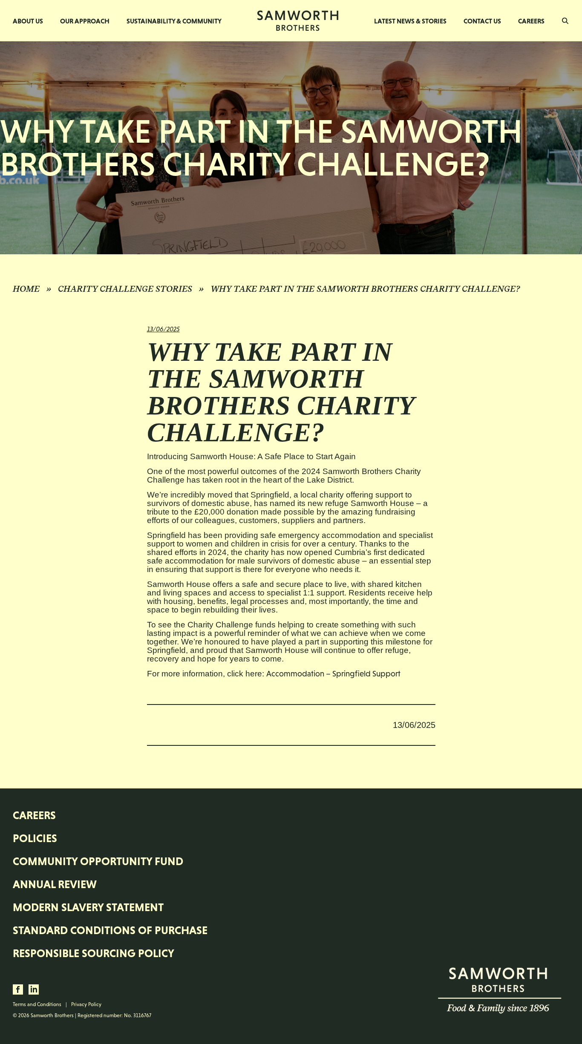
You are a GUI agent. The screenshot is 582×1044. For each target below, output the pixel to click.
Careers (531, 21)
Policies (35, 838)
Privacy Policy (86, 1004)
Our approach (84, 21)
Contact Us (482, 21)
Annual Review (55, 884)
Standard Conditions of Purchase (110, 930)
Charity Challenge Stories (125, 289)
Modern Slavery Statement (88, 907)
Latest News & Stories (410, 21)
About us (28, 21)
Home (26, 289)
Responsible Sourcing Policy (93, 953)
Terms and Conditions (37, 1004)
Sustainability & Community (174, 21)
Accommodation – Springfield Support (333, 673)
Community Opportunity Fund (98, 861)
